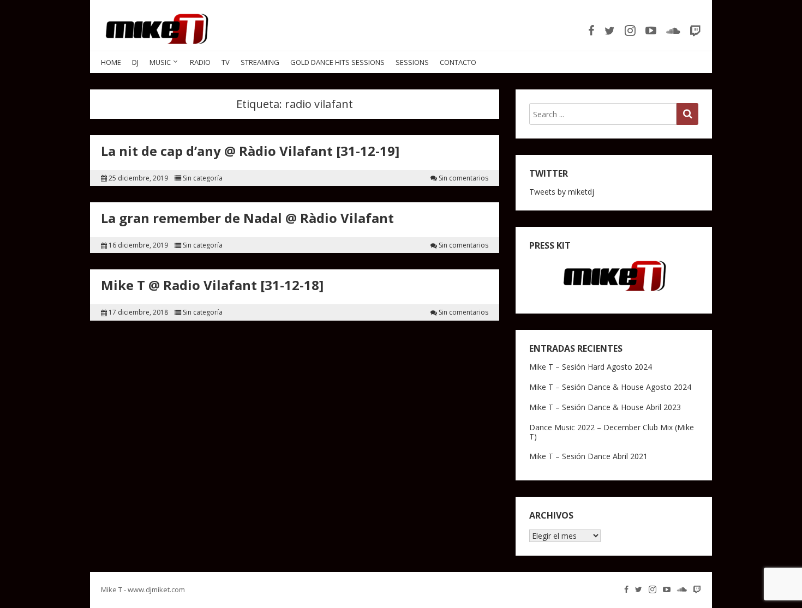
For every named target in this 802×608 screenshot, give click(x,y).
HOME (111, 62)
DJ (135, 62)
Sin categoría (203, 178)
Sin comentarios (463, 178)
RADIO (200, 62)
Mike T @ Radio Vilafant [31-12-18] (212, 285)
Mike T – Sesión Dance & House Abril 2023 (605, 407)
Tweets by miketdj (561, 191)
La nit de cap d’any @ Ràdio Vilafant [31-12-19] (250, 151)
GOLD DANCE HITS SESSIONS (337, 62)
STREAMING (260, 62)
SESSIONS (412, 62)
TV (226, 62)
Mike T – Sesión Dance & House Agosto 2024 (610, 387)
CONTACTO (458, 62)
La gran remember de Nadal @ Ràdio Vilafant (247, 218)
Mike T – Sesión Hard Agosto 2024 (590, 367)
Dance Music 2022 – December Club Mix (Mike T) (611, 432)
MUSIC (160, 62)
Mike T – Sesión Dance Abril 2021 (588, 456)
